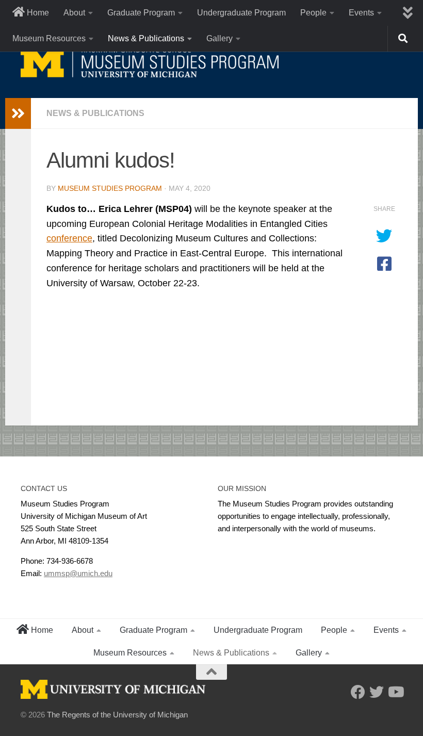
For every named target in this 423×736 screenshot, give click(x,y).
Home (37, 12)
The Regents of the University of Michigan (117, 714)
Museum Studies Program (110, 188)
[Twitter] (376, 692)
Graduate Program (141, 12)
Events (361, 12)
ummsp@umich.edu (78, 573)
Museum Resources (49, 38)
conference (69, 238)
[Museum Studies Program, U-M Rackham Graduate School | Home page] (150, 61)
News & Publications (146, 38)
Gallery (219, 38)
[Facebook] (358, 692)
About (74, 12)
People (313, 12)
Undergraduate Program (241, 12)
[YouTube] (395, 692)
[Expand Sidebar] (18, 113)
